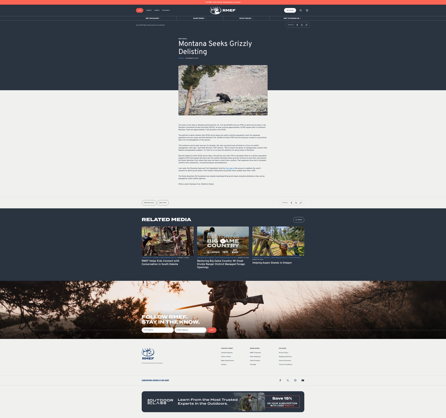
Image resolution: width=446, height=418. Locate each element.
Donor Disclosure (285, 361)
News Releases (255, 357)
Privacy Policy (283, 353)
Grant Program (255, 361)
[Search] (300, 10)
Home (137, 25)
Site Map (253, 365)
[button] (297, 24)
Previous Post (149, 203)
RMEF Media (143, 25)
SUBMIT (211, 330)
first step (229, 168)
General (181, 58)
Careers (224, 365)
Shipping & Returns (285, 357)
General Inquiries (227, 353)
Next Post (163, 203)
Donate (148, 10)
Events (156, 10)
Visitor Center (226, 357)
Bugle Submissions (227, 361)
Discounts (166, 10)
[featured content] (223, 401)
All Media (298, 220)
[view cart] (307, 10)
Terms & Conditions (285, 365)
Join (139, 10)
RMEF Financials (255, 353)
